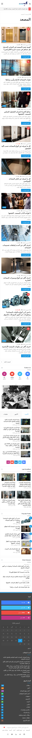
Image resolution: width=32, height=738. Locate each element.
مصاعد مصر (5, 730)
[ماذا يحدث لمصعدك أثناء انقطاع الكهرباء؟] (26, 529)
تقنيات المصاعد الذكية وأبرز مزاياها (18, 80)
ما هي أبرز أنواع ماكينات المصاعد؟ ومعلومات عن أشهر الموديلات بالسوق (11, 520)
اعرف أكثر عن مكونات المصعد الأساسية (16, 347)
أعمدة (28, 701)
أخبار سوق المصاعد (25, 691)
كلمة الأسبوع (26, 720)
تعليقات (5, 414)
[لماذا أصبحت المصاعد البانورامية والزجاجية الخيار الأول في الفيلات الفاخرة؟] (25, 430)
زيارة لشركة (27, 712)
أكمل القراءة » (25, 57)
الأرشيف (27, 699)
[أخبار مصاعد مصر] (23, 3)
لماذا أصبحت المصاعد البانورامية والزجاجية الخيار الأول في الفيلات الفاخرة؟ (11, 429)
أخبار (28, 688)
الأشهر (16, 414)
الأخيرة (27, 414)
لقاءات (28, 707)
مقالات (28, 685)
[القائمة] (2, 4)
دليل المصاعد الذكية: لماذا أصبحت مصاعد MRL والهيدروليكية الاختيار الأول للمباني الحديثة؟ (11, 437)
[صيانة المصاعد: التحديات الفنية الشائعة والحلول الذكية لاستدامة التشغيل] (25, 422)
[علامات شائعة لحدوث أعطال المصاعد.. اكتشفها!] (26, 544)
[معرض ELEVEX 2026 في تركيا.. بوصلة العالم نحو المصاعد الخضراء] (25, 454)
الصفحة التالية (7, 362)
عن (24, 730)
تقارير (28, 704)
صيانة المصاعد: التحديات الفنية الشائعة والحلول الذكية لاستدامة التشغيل (12, 421)
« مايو (29, 648)
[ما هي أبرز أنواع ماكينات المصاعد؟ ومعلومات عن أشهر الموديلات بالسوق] (26, 521)
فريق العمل (19, 730)
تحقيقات (28, 696)
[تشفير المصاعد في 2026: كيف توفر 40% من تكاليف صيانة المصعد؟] (25, 446)
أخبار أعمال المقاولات (24, 693)
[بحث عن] (30, 4)
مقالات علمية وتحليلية (24, 715)
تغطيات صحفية (26, 717)
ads (16, 384)
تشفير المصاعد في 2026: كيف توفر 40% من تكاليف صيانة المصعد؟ (12, 445)
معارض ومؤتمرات (25, 709)
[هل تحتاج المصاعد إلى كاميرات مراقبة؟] (26, 551)
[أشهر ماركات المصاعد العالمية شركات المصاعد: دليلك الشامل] (26, 536)
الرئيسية (27, 14)
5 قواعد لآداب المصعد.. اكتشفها (19, 213)
